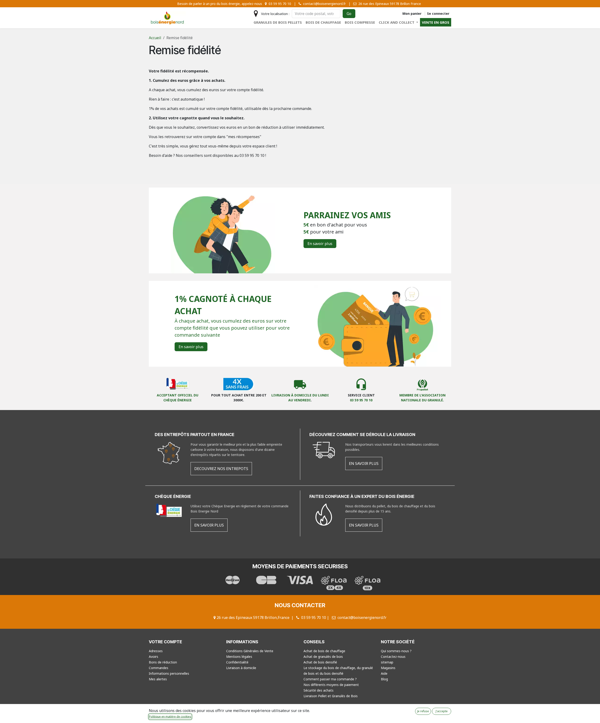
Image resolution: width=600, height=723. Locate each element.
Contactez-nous (393, 656)
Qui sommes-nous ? (396, 651)
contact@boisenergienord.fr (362, 617)
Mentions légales (239, 656)
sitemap (387, 662)
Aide (384, 673)
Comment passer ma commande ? (330, 679)
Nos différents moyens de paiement (331, 684)
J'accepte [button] (442, 711)
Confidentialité (237, 662)
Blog (384, 679)
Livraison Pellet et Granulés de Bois (331, 696)
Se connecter (438, 13)
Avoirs (153, 656)
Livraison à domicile (241, 668)
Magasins (388, 668)
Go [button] (349, 13)
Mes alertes (158, 679)
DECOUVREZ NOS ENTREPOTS (221, 468)
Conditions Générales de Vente (249, 651)
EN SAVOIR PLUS (364, 463)
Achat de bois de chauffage (324, 651)
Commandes (158, 668)
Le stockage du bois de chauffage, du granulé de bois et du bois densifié (338, 671)
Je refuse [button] (423, 711)
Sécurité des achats (319, 690)
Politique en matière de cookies (170, 717)
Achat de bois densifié (320, 662)
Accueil (155, 37)
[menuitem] (278, 22)
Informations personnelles (169, 673)
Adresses (156, 651)
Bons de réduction (163, 662)
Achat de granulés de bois (323, 656)
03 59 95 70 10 (361, 400)
